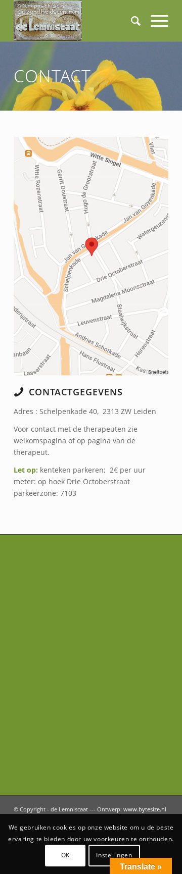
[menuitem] (131, 21)
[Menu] (154, 21)
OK (65, 855)
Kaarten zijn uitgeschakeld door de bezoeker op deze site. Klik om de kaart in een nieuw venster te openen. (104, 271)
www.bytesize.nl (144, 809)
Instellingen (114, 855)
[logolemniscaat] (76, 21)
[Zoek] (131, 21)
